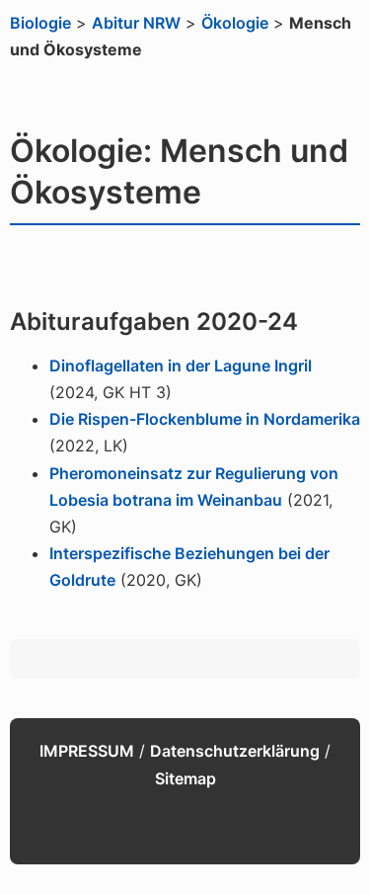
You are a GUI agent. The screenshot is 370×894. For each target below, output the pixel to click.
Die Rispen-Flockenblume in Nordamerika (204, 419)
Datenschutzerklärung (235, 751)
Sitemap (185, 778)
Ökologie (234, 23)
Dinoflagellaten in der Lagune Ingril (180, 365)
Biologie (40, 23)
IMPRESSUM (86, 751)
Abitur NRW (136, 23)
